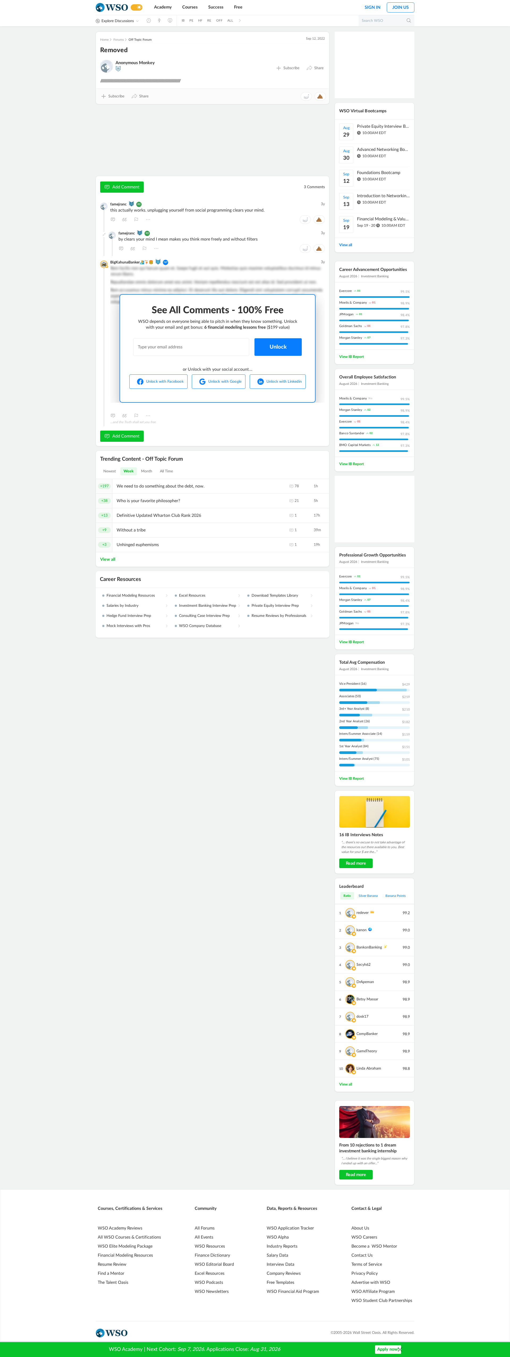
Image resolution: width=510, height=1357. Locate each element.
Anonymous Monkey (135, 63)
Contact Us (362, 1255)
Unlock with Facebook (165, 381)
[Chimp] (118, 69)
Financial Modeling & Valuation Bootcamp (383, 219)
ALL (230, 20)
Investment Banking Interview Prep (207, 606)
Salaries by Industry (122, 606)
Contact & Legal (366, 1208)
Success (215, 7)
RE (209, 20)
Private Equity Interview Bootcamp (383, 126)
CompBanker (367, 1034)
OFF (219, 20)
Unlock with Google (224, 381)
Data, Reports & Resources (292, 1208)
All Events (204, 1237)
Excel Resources (192, 595)
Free (238, 7)
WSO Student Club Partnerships (381, 1300)
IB (183, 20)
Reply (113, 219)
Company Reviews (284, 1273)
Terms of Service (366, 1264)
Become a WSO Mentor (374, 1246)
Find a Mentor (111, 1273)
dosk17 (362, 1016)
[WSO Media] (170, 20)
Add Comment (125, 187)
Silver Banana (368, 895)
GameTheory (366, 1051)
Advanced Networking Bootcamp (383, 149)
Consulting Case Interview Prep (204, 616)
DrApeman (365, 982)
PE (191, 20)
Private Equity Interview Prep (275, 606)
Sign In (372, 7)
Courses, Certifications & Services (130, 1208)
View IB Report (351, 357)
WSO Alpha (278, 1237)
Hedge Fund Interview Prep (129, 616)
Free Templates (280, 1282)
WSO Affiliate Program (373, 1291)
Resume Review (112, 1264)
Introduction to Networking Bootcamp (383, 196)
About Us (360, 1228)
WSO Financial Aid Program (293, 1291)
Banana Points (395, 895)
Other (148, 219)
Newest (109, 471)
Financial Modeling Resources (131, 595)
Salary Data (277, 1255)
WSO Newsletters (212, 1291)
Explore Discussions (117, 21)
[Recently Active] (149, 20)
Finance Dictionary (212, 1255)
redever (362, 913)
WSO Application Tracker (290, 1228)
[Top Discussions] (159, 20)
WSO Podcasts (209, 1282)
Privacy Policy (364, 1273)
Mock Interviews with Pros (128, 626)
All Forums (205, 1228)
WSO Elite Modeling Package (125, 1246)
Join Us (400, 7)
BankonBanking (369, 947)
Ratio (347, 895)
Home (104, 39)
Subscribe (291, 68)
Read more (356, 863)
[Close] (400, 1349)
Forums (118, 39)
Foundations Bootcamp (378, 173)
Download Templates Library (275, 595)
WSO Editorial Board (214, 1264)
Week (129, 471)
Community (205, 1208)
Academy (163, 7)
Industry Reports (282, 1246)
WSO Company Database (200, 626)
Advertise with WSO (370, 1282)
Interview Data (280, 1264)
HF (200, 20)
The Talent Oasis (113, 1282)
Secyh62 (363, 965)
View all (107, 559)
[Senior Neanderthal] (158, 262)
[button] (315, 68)
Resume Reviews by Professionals (279, 616)
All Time (166, 471)
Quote (124, 219)
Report (136, 219)
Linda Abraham (368, 1068)
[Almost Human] (131, 204)
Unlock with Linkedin (284, 381)
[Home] (112, 7)
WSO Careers (364, 1237)
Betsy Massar (367, 999)
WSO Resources (210, 1246)
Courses (190, 7)
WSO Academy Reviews (120, 1228)
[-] (104, 234)
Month (146, 471)
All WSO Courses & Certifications (129, 1237)
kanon (361, 930)
